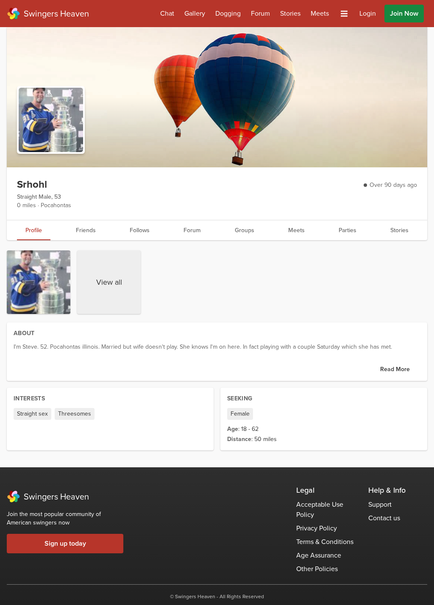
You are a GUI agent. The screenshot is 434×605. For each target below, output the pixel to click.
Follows (140, 230)
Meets (320, 13)
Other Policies (317, 569)
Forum (260, 13)
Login (367, 13)
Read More (395, 369)
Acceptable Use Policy (319, 509)
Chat (167, 13)
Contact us (384, 518)
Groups (244, 230)
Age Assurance (318, 555)
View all (109, 282)
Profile (33, 230)
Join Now (404, 13)
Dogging (228, 13)
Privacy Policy (316, 528)
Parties (347, 230)
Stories (290, 13)
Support (380, 504)
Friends (86, 230)
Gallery (194, 13)
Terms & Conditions (324, 542)
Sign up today (65, 543)
